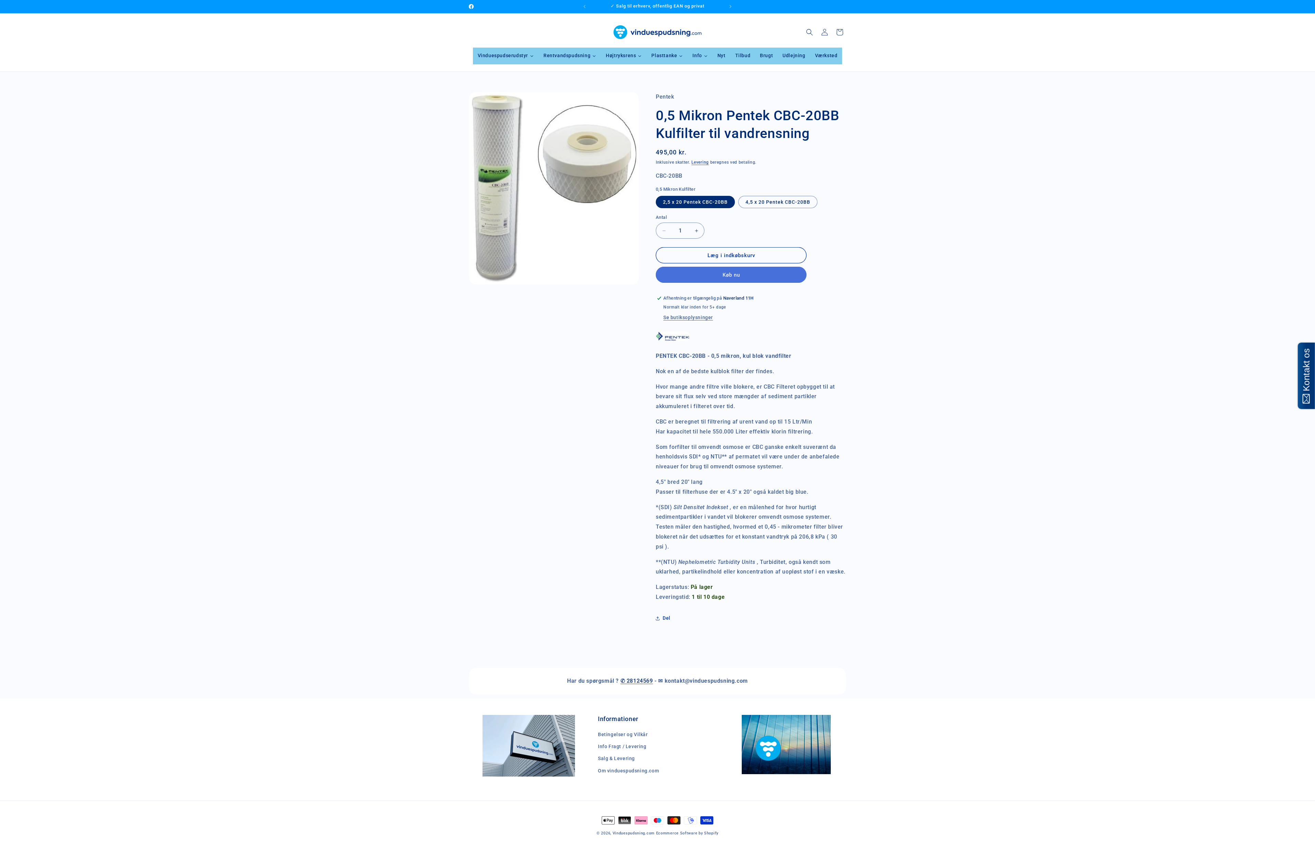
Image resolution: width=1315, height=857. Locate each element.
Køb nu (731, 275)
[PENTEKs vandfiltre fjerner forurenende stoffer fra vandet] (673, 340)
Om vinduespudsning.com (628, 770)
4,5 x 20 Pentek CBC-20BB (778, 202)
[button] (809, 32)
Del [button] (667, 618)
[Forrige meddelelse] (584, 6)
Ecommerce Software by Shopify (687, 833)
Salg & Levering (616, 758)
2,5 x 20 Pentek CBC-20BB (695, 202)
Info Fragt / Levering (622, 746)
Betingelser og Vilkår (623, 734)
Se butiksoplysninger (688, 317)
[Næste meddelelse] (730, 6)
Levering (700, 162)
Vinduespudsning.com (634, 833)
